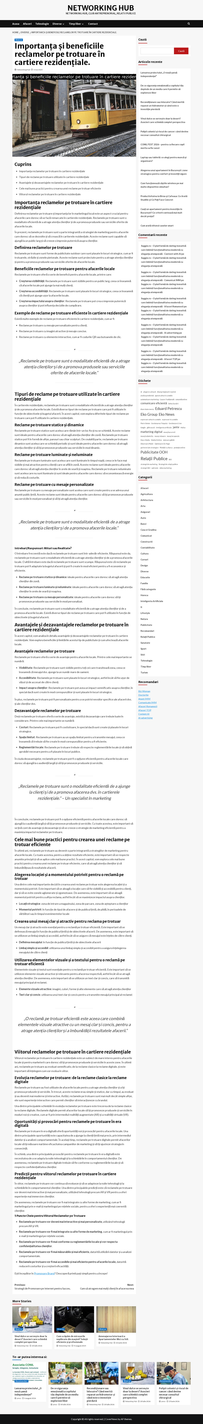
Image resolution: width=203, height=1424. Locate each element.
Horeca (144, 595)
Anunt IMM (144, 698)
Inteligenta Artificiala (152, 601)
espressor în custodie (170, 419)
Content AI (144, 714)
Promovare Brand (44, 1273)
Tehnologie (42, 23)
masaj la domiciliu (147, 436)
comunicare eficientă (154, 403)
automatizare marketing (150, 399)
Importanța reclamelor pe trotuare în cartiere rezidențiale (52, 171)
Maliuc (183, 428)
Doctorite (143, 695)
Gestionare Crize (175, 423)
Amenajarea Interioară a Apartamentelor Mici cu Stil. (114, 1338)
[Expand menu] (63, 24)
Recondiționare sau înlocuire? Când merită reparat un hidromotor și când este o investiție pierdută (162, 105)
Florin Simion (145, 423)
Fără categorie (148, 589)
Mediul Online (156, 440)
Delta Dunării (173, 404)
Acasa (15, 23)
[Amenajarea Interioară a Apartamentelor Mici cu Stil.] (116, 1319)
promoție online (179, 448)
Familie (144, 583)
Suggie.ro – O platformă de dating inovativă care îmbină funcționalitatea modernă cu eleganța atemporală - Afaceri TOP (163, 355)
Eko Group (149, 414)
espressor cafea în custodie (151, 419)
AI (141, 392)
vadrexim (154, 468)
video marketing (165, 468)
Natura (144, 619)
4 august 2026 (30, 1398)
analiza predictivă (147, 396)
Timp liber (75, 23)
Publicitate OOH (154, 452)
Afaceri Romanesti (147, 706)
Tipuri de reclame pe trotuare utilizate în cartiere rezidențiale (54, 177)
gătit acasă (151, 428)
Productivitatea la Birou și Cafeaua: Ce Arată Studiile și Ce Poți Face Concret (164, 198)
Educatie (145, 577)
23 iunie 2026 (174, 1401)
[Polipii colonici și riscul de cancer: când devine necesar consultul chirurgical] (174, 1373)
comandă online (181, 399)
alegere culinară (149, 392)
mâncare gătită (168, 440)
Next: (107, 1286)
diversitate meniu (147, 409)
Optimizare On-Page (162, 444)
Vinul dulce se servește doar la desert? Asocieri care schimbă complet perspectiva (31, 1339)
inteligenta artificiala (164, 428)
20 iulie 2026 (37, 1346)
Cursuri (144, 559)
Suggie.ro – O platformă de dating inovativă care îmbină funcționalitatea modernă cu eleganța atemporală (163, 261)
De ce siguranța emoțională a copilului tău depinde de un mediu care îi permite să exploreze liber (162, 89)
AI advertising (145, 717)
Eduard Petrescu (168, 408)
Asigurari (145, 512)
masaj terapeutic (173, 436)
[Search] (189, 23)
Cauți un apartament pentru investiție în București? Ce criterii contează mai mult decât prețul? (161, 213)
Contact (93, 23)
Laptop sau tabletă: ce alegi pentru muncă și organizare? (164, 159)
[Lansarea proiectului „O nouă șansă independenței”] (29, 1373)
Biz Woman (144, 691)
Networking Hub (100, 8)
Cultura (144, 553)
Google (143, 428)
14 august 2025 (80, 1346)
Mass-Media (145, 440)
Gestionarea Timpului (159, 423)
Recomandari (147, 631)
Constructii (146, 541)
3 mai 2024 (38, 70)
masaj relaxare (160, 436)
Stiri (143, 654)
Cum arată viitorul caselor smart (157, 225)
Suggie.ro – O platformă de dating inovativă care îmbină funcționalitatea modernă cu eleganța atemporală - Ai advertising (163, 328)
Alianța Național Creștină (166, 392)
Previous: (43, 1286)
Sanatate (145, 643)
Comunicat (146, 535)
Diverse (57, 23)
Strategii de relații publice (168, 464)
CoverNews (111, 1419)
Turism (144, 672)
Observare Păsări (147, 444)
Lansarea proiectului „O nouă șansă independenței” (159, 74)
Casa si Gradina (148, 530)
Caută (142, 39)
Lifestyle (145, 613)
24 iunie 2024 (121, 1343)
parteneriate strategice (150, 448)
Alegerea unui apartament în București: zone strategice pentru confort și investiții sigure (164, 172)
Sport (143, 648)
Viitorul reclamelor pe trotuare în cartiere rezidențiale (50, 194)
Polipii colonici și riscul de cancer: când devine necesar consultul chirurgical (164, 133)
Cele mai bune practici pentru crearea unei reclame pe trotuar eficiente (60, 188)
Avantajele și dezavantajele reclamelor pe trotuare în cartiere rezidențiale (61, 182)
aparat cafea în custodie (164, 396)
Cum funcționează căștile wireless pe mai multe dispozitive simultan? (162, 185)
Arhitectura (147, 500)
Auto (143, 518)
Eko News (166, 414)
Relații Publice (154, 458)
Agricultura (147, 494)
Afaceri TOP (144, 710)
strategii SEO (145, 468)
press (19, 1398)
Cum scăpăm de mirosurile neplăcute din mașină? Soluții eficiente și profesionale (72, 1339)
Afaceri (27, 23)
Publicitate (146, 625)
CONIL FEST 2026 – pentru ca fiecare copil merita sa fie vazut (162, 146)
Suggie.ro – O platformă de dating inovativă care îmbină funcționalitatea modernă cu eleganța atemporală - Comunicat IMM (163, 276)
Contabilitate (148, 547)
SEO (170, 459)
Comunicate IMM (147, 702)
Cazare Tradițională (167, 399)
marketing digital (151, 431)
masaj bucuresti (169, 432)
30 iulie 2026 (65, 1404)
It (141, 607)
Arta (143, 506)
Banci (143, 524)
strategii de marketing (149, 464)
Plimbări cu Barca (166, 448)
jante (176, 427)
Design (144, 565)
